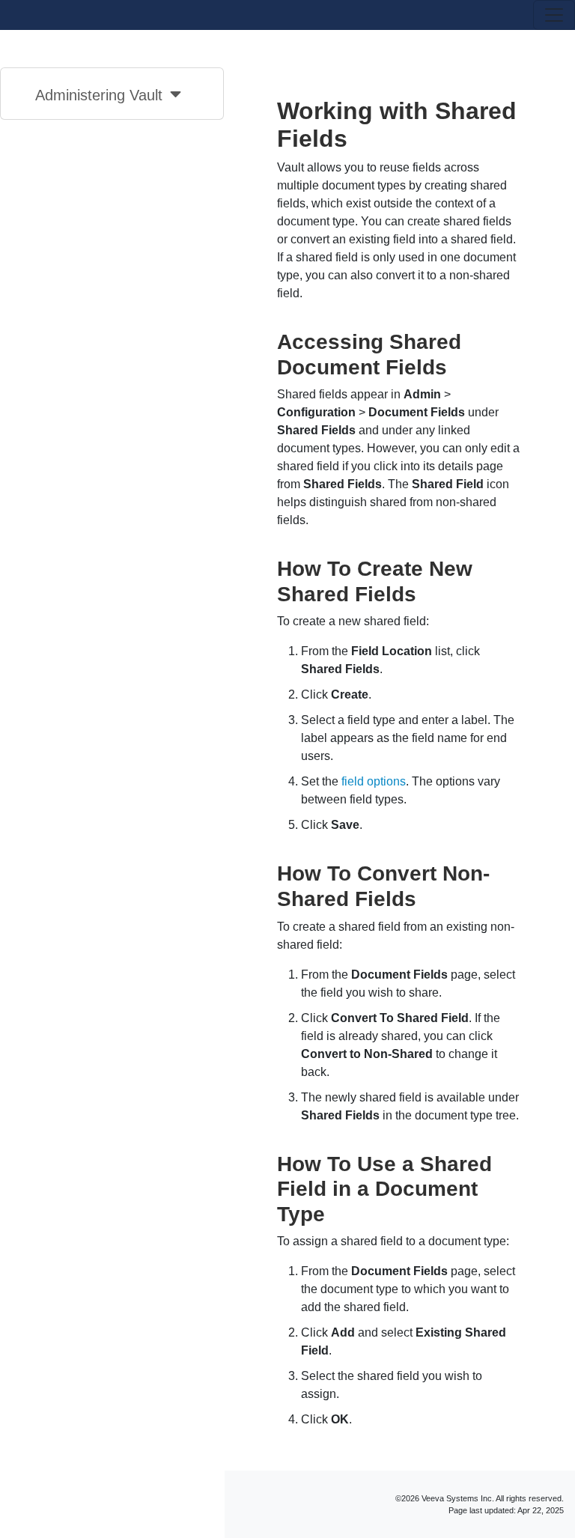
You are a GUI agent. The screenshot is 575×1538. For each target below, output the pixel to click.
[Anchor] (458, 365)
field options (373, 781)
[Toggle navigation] (554, 15)
